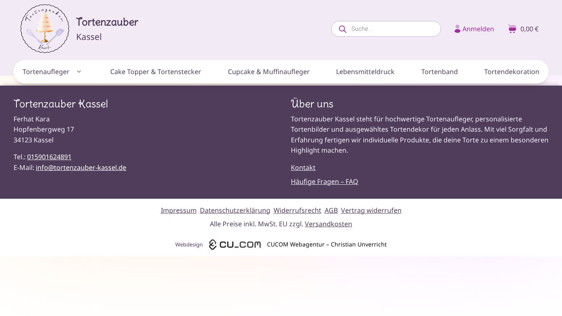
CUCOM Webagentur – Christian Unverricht (327, 244)
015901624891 (49, 156)
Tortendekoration (511, 71)
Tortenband (439, 71)
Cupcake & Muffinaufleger (269, 71)
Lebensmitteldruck (365, 71)
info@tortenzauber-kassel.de (81, 167)
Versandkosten (328, 223)
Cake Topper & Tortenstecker (155, 71)
